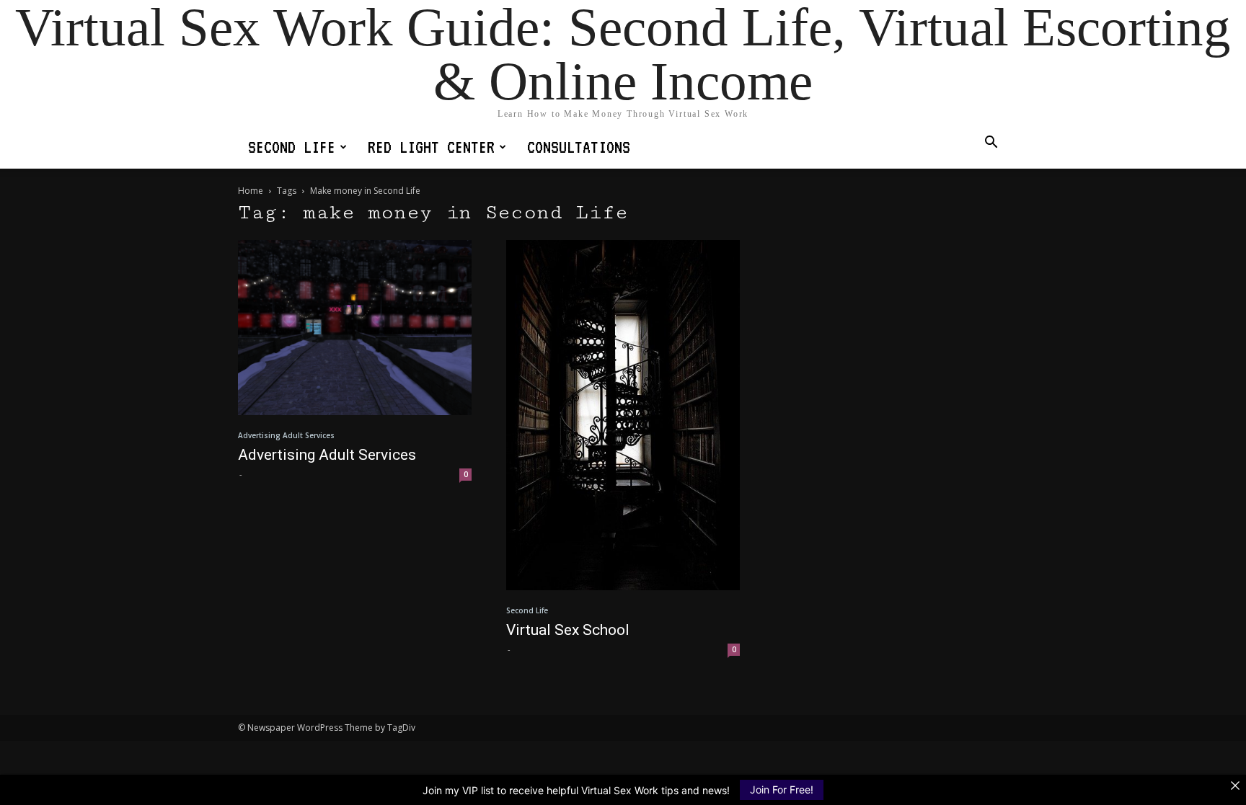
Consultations (578, 146)
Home (250, 190)
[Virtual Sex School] (623, 415)
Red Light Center (431, 146)
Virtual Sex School (567, 630)
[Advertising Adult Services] (355, 327)
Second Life (291, 146)
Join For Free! (781, 789)
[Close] (1235, 785)
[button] (990, 144)
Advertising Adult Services (286, 435)
